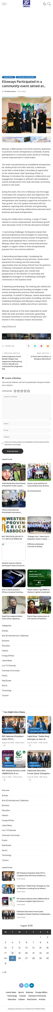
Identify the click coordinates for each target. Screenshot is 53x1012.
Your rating (7, 391)
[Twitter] (35, 346)
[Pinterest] (41, 346)
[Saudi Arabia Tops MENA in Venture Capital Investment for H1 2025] (39, 578)
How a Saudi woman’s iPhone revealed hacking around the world (12, 592)
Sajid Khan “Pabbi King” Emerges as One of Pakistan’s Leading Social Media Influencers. (33, 888)
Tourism (5, 695)
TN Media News (10, 91)
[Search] (48, 4)
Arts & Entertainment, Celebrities (15, 636)
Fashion (5, 651)
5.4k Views (22, 91)
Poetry (4, 676)
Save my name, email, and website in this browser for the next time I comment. (27, 443)
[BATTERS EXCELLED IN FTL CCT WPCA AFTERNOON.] (14, 525)
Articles (5, 631)
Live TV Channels (9, 666)
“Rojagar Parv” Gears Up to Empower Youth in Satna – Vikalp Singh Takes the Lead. (39, 538)
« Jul (4, 972)
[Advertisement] (26, 38)
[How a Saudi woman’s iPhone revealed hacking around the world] (14, 578)
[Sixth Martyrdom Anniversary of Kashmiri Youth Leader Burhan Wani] (14, 472)
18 (13, 953)
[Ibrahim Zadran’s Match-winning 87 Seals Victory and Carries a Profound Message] (14, 552)
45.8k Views (43, 742)
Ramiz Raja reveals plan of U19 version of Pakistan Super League (38, 618)
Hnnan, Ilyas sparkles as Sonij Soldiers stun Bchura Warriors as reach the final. (38, 485)
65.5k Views (19, 742)
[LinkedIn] (31, 985)
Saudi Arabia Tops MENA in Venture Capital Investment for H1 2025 (38, 592)
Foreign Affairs (8, 656)
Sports (4, 685)
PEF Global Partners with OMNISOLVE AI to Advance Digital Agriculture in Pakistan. (33, 901)
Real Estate (6, 681)
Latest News (8, 77)
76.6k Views (17, 777)
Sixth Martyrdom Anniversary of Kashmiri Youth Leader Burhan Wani (14, 485)
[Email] (47, 346)
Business (5, 641)
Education (6, 646)
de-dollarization (34, 491)
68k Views (43, 777)
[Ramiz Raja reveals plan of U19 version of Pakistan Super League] (39, 605)
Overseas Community (26, 77)
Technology (6, 690)
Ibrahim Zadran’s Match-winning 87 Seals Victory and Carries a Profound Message (13, 565)
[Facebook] (28, 346)
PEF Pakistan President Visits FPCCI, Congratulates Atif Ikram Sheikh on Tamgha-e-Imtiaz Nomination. (31, 875)
